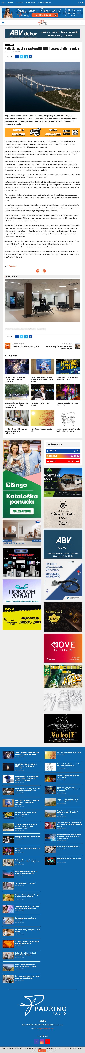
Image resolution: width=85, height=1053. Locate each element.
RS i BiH (7, 44)
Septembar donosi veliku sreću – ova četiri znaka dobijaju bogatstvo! (27, 907)
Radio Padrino (32, 3)
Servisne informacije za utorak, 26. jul (26, 346)
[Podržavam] (37, 272)
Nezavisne (12, 266)
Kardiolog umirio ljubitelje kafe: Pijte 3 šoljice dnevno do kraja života (27, 790)
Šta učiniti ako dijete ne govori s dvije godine (27, 931)
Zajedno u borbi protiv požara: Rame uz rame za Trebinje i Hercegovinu (15, 379)
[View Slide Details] (42, 33)
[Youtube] (47, 1041)
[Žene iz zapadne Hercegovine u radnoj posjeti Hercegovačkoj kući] (8, 979)
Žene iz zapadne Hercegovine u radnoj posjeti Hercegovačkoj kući (27, 977)
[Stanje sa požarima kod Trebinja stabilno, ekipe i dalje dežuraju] (50, 802)
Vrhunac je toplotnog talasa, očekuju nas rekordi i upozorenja (27, 942)
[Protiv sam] (44, 272)
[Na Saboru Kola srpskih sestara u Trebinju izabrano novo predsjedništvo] (8, 862)
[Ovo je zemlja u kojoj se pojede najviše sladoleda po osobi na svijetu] (8, 897)
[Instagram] (42, 1041)
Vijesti (11, 44)
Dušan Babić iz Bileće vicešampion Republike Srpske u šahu (26, 954)
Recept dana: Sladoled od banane (68, 846)
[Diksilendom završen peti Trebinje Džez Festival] (8, 851)
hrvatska (22, 329)
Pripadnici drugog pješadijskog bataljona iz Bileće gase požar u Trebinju (67, 812)
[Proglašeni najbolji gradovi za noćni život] (50, 861)
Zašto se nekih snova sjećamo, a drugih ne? (25, 919)
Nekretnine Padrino (45, 3)
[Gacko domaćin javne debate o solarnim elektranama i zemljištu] (8, 967)
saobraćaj (41, 329)
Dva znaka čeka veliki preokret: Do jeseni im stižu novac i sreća (26, 872)
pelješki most (31, 329)
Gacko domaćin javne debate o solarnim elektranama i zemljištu (26, 965)
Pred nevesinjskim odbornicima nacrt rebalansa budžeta (59, 347)
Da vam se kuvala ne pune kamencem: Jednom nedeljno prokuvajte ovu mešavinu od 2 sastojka (27, 778)
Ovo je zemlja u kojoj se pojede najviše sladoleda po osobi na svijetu (27, 896)
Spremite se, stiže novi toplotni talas (41, 430)
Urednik (9, 52)
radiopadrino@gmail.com (45, 1029)
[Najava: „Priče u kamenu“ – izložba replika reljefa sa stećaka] (50, 767)
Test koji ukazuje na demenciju (25, 883)
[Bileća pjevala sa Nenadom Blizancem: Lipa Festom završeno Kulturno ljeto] (50, 790)
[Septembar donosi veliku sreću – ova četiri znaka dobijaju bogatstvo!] (8, 909)
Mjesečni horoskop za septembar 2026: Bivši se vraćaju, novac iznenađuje (26, 766)
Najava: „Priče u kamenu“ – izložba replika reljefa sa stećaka (68, 430)
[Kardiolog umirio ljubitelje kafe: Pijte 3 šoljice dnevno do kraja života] (8, 791)
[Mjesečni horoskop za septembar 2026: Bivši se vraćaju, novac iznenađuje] (8, 767)
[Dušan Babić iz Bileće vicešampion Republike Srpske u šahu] (8, 955)
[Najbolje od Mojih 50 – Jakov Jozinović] (8, 839)
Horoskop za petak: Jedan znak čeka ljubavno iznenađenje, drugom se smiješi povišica (69, 836)
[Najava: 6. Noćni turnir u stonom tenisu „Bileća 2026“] (8, 815)
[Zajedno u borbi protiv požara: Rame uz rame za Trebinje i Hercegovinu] (8, 755)
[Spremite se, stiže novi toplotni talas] (50, 755)
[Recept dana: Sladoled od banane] (50, 849)
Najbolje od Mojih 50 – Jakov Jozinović (40, 404)
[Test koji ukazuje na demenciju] (8, 886)
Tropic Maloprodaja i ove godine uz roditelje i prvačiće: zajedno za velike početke (69, 824)
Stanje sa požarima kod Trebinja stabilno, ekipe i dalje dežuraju (68, 800)
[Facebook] (36, 1041)
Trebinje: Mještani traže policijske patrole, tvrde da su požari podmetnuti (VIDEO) (16, 405)
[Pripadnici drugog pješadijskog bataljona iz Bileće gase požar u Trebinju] (50, 813)
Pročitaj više (51, 1051)
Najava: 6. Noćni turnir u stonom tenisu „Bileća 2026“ (67, 378)
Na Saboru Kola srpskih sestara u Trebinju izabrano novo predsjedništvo (16, 431)
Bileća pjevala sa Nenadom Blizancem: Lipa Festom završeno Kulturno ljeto (68, 788)
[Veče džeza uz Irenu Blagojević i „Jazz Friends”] (50, 778)
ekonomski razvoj (11, 329)
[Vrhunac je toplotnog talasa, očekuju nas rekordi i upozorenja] (8, 944)
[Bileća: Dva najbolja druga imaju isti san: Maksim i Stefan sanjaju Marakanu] (8, 803)
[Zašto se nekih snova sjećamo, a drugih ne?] (8, 920)
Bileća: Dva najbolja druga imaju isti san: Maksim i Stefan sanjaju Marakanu (42, 379)
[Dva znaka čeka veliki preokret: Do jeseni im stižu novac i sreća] (8, 874)
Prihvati (41, 1051)
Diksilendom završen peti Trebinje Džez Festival (67, 404)
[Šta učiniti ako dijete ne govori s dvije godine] (8, 932)
